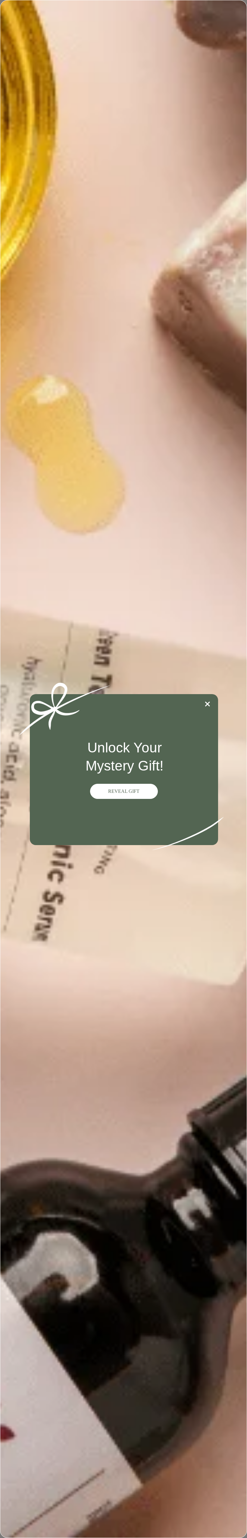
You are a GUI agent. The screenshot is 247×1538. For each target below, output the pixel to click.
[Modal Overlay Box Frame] (123, 769)
